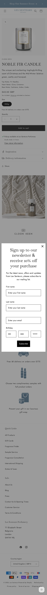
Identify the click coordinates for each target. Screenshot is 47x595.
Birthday (9, 327)
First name (10, 286)
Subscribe (23, 344)
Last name (10, 301)
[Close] (42, 246)
